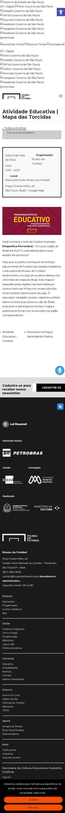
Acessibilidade (10, 667)
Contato (6, 675)
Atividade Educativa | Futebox (9, 336)
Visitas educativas (12, 648)
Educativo (7, 664)
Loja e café (8, 644)
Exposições (8, 601)
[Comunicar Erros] (63, 44)
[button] (61, 12)
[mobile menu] (60, 96)
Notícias (6, 671)
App (4, 613)
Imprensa (7, 753)
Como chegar (10, 632)
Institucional (9, 750)
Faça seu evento (11, 757)
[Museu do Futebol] (17, 96)
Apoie (6, 720)
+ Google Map (35, 190)
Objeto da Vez (10, 699)
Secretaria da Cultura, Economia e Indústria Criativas (32, 770)
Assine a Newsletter (13, 679)
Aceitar (33, 799)
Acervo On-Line (11, 695)
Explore (7, 596)
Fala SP (6, 777)
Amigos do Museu (12, 726)
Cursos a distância (12, 609)
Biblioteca (7, 640)
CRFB (5, 710)
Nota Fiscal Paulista (13, 730)
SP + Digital (7, 6)
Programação (9, 605)
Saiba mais (39, 792)
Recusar (33, 807)
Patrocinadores (10, 734)
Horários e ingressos (13, 629)
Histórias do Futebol (13, 702)
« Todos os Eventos (14, 128)
